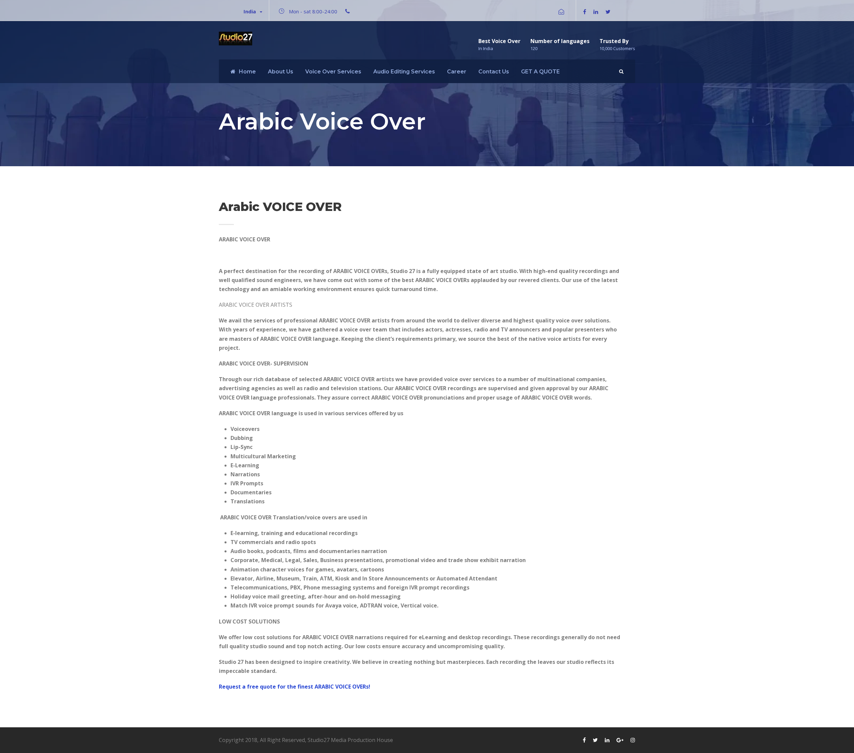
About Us (280, 71)
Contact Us (493, 71)
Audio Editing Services (404, 71)
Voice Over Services (333, 71)
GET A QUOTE (540, 71)
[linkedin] (595, 11)
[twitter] (607, 11)
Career (456, 71)
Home (247, 71)
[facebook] (584, 11)
